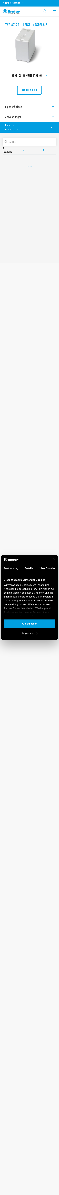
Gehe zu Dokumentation (27, 75)
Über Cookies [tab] (47, 568)
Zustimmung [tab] (11, 568)
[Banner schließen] (54, 559)
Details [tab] (29, 568)
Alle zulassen (29, 623)
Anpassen (27, 633)
